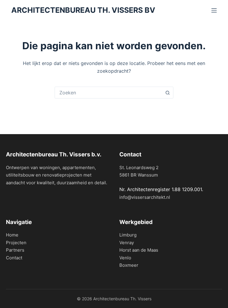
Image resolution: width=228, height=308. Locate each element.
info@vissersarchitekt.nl (144, 197)
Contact (14, 258)
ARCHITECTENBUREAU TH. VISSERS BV (83, 10)
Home (12, 235)
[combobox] (108, 93)
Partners (15, 250)
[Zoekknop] (167, 92)
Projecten (16, 242)
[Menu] (214, 10)
